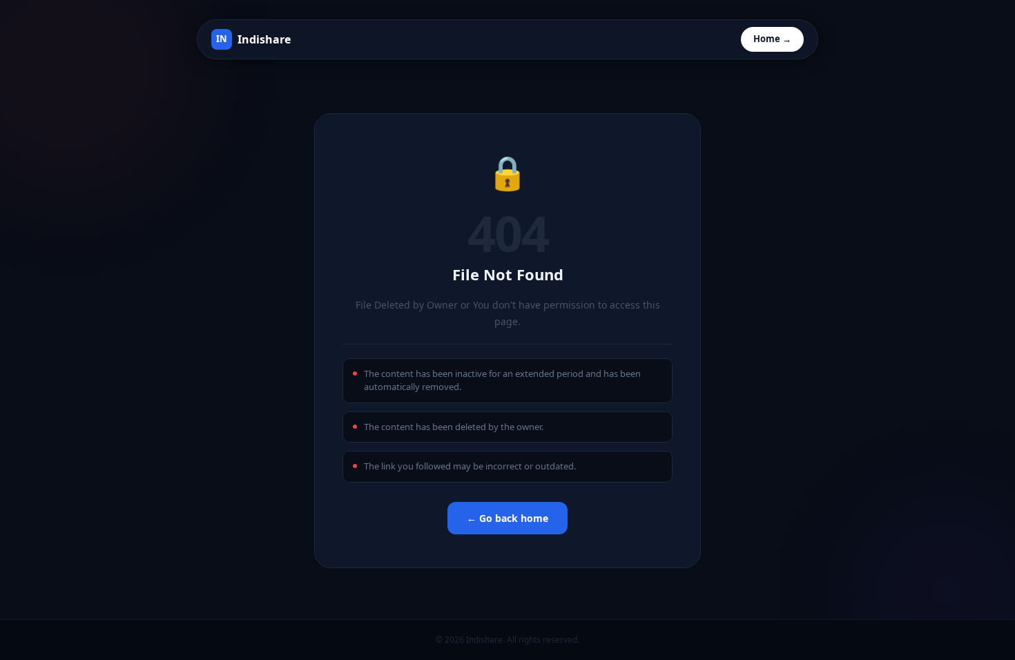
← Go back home (507, 518)
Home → (772, 38)
